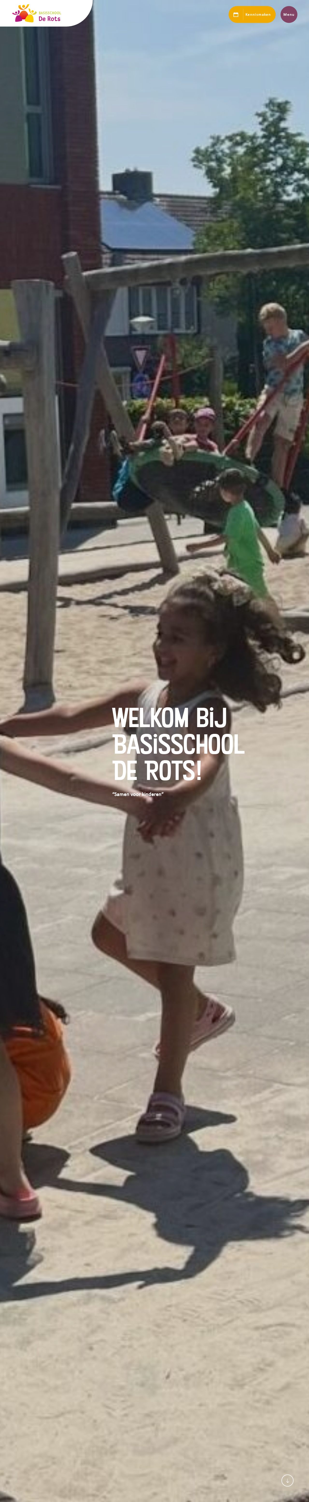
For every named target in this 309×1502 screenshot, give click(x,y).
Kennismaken (258, 14)
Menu (288, 14)
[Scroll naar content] (287, 1480)
